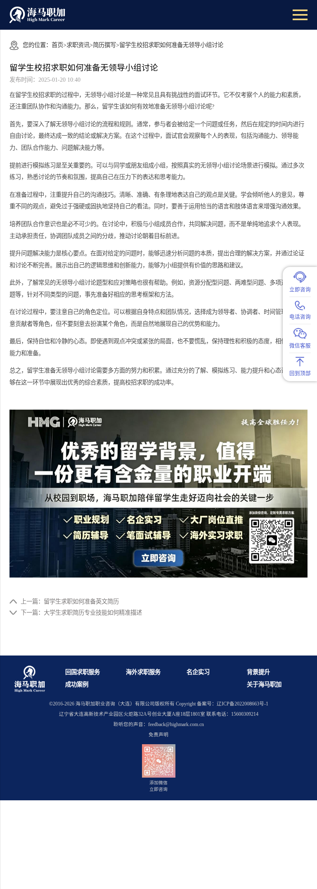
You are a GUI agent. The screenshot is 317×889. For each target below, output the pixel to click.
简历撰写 (104, 45)
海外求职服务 (143, 672)
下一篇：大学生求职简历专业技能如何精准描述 (81, 612)
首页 (57, 45)
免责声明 (158, 735)
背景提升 (258, 672)
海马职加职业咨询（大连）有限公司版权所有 (125, 704)
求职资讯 (78, 45)
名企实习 (198, 672)
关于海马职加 (264, 684)
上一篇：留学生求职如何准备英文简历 (70, 601)
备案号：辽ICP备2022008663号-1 (232, 704)
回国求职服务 (82, 672)
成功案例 (76, 684)
